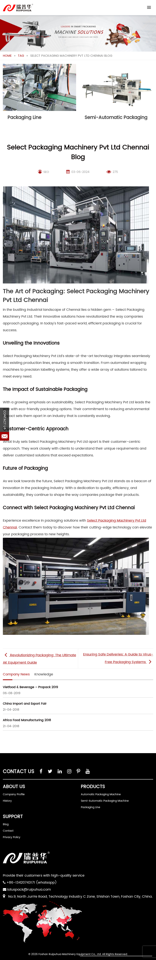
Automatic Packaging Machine (101, 794)
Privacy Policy (11, 837)
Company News (16, 674)
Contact (8, 831)
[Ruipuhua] (18, 7)
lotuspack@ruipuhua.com (29, 889)
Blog (6, 824)
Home (7, 55)
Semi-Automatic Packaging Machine (105, 801)
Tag (21, 55)
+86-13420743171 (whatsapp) (31, 882)
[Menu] (149, 7)
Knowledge (43, 674)
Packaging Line (90, 807)
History (7, 801)
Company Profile (14, 794)
